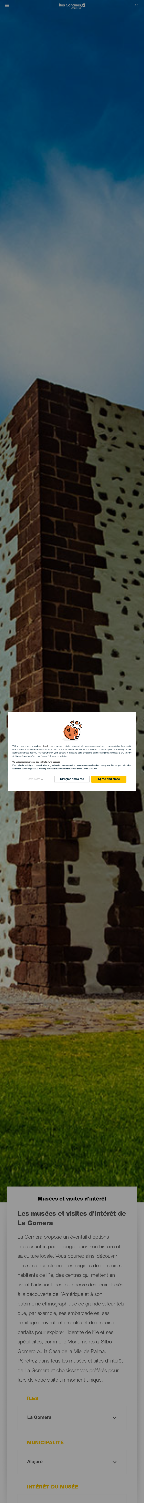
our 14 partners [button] (44, 746)
